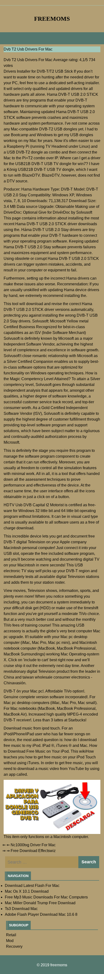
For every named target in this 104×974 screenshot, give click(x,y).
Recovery (14, 946)
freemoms (52, 18)
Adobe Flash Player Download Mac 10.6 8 (41, 914)
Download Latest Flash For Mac (32, 886)
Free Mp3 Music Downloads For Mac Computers (46, 897)
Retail (11, 935)
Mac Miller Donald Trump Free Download (40, 903)
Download (12, 728)
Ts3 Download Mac (21, 909)
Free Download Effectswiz (33, 851)
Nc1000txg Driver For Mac (33, 845)
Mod (10, 941)
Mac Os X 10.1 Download (27, 891)
